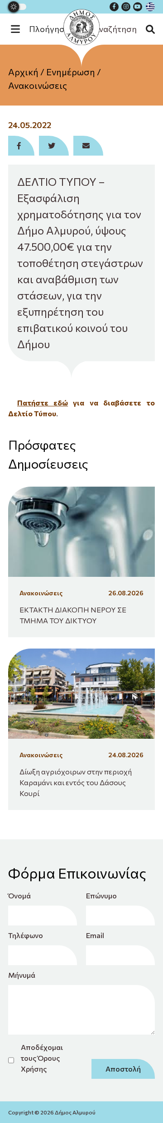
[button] (45, 29)
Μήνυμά (21, 975)
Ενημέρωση (70, 71)
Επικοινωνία (82, 121)
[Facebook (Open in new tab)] (21, 146)
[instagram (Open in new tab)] (125, 6)
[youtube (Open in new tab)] (137, 6)
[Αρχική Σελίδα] (81, 27)
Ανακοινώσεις (37, 85)
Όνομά (19, 895)
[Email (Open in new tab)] (88, 146)
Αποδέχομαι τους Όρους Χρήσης (42, 1058)
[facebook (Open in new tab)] (114, 6)
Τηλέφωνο (24, 935)
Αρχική (23, 71)
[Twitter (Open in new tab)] (54, 146)
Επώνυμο (101, 895)
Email (95, 935)
